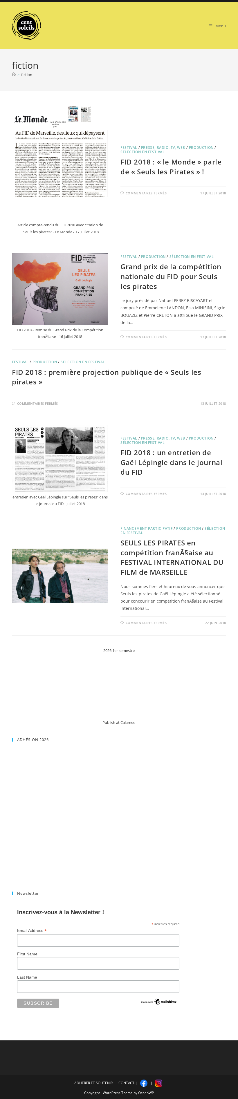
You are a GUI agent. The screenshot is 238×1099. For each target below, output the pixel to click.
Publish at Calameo (119, 722)
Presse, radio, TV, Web (163, 147)
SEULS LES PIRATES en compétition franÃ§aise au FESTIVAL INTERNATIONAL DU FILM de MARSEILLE (172, 557)
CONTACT (126, 1082)
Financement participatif (146, 528)
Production (201, 147)
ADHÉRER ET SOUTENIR (93, 1082)
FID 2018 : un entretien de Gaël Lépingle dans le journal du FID (171, 462)
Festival (128, 147)
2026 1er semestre (119, 650)
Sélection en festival (142, 151)
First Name (27, 954)
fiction (26, 74)
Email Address (32, 930)
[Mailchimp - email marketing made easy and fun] (159, 1001)
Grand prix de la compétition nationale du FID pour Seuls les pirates (170, 276)
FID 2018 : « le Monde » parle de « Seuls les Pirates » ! (170, 166)
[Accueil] (14, 74)
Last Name (27, 977)
